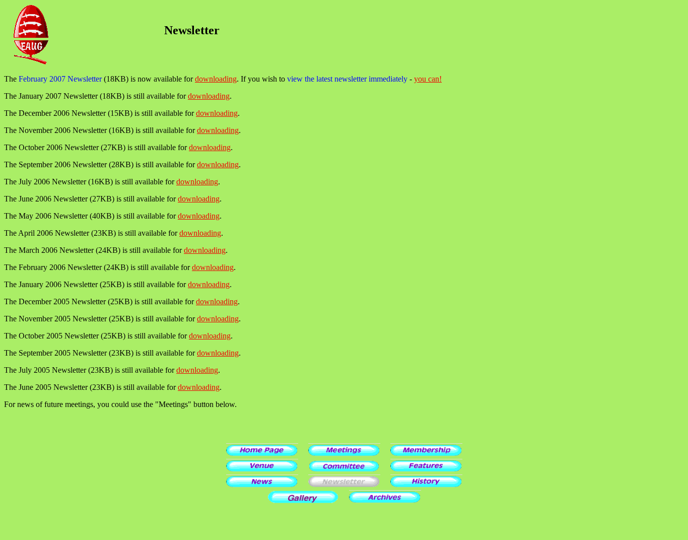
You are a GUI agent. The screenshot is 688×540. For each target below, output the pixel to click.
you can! (428, 79)
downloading (216, 79)
